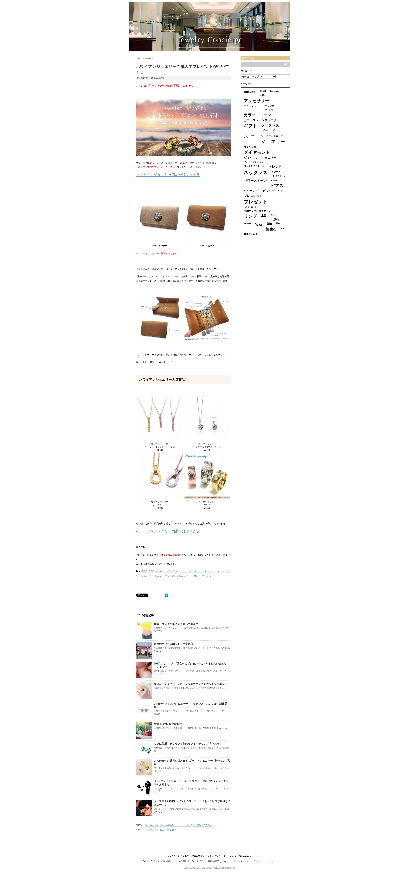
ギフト (220, 571)
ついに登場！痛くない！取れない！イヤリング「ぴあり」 (188, 743)
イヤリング (268, 106)
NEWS (143, 571)
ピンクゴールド (273, 191)
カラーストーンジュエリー (261, 120)
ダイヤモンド (257, 152)
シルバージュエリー (272, 135)
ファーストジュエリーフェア (161, 829)
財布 (212, 575)
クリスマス (270, 125)
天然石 (275, 219)
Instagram (274, 91)
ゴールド (268, 131)
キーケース (210, 571)
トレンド (275, 166)
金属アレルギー (252, 234)
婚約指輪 (247, 223)
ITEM (151, 571)
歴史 (278, 223)
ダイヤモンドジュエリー (260, 157)
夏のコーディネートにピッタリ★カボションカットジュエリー (190, 683)
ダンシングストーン (254, 166)
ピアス (277, 185)
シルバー (146, 575)
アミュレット (251, 106)
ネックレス (256, 172)
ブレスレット (253, 196)
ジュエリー (158, 575)
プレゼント (195, 575)
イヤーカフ (268, 110)
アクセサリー (196, 571)
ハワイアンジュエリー (177, 571)
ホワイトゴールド (251, 207)
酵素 (282, 228)
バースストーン (278, 176)
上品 (263, 215)
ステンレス (250, 147)
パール (274, 180)
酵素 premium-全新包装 (168, 724)
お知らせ (159, 571)
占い (272, 215)
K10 (262, 95)
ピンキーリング (251, 190)
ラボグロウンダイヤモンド (258, 211)
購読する (249, 57)
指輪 (269, 224)
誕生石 (271, 229)
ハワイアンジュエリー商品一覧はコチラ (168, 175)
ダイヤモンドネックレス (254, 162)
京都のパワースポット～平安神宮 (173, 643)
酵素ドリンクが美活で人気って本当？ (176, 624)
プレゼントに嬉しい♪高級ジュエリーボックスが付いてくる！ (178, 825)
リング (205, 575)
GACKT (263, 91)
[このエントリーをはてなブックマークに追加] (166, 595)
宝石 (258, 224)
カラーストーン (257, 115)
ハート (276, 171)
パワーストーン (255, 180)
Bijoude (249, 92)
